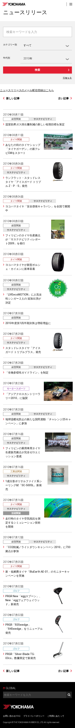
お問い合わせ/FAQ (11, 716)
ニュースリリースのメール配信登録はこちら (27, 90)
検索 (37, 69)
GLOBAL (11, 688)
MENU (71, 4)
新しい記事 (13, 98)
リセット (67, 77)
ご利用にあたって (55, 716)
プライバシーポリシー (33, 716)
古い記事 (63, 98)
